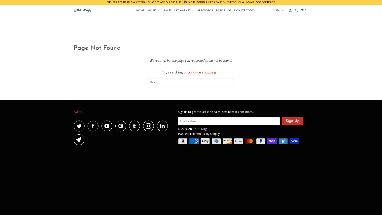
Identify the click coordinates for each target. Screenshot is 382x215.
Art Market (182, 10)
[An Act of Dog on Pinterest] (121, 125)
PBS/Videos (205, 10)
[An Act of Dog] (94, 10)
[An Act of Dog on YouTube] (108, 125)
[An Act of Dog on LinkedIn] (163, 125)
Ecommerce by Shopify (205, 134)
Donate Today (244, 10)
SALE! (167, 10)
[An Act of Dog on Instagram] (149, 125)
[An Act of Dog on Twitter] (80, 125)
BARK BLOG (223, 10)
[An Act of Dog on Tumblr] (135, 125)
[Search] (296, 10)
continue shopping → (204, 72)
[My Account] (290, 10)
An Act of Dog (197, 129)
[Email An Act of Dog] (80, 139)
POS (181, 134)
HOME (140, 10)
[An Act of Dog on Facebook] (94, 125)
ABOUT (152, 10)
